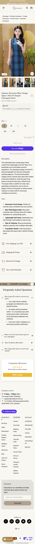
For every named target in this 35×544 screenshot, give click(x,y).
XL (25, 126)
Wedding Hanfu (4, 445)
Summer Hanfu (14, 18)
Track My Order (16, 440)
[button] (27, 8)
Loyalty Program (23, 3)
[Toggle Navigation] (3, 8)
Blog (2, 454)
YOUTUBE (28, 429)
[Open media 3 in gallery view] (12, 82)
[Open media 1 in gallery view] (5, 82)
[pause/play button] (32, 284)
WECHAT (27, 447)
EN (16, 529)
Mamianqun (5, 431)
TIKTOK (27, 433)
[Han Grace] (17, 8)
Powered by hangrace (21, 543)
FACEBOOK (28, 421)
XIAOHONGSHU (29, 442)
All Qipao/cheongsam (16, 16)
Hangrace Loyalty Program (16, 464)
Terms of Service (15, 457)
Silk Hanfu (4, 450)
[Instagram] (17, 521)
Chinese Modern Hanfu (3, 437)
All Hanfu (4, 423)
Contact (15, 421)
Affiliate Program (12, 3)
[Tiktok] (29, 521)
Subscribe (17, 503)
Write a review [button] (18, 375)
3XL (13, 131)
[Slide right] (32, 82)
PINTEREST (28, 437)
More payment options (17, 153)
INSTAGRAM (28, 425)
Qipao (3, 427)
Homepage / (5, 16)
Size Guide (16, 425)
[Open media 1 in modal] (17, 50)
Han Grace (11, 543)
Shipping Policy (15, 430)
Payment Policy (16, 447)
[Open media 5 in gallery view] (27, 82)
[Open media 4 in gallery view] (20, 82)
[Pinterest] (23, 521)
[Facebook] (6, 521)
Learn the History (4, 459)
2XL (5, 131)
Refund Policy (17, 435)
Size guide (28, 137)
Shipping (13, 109)
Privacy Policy (17, 452)
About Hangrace (4, 465)
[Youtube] (12, 521)
